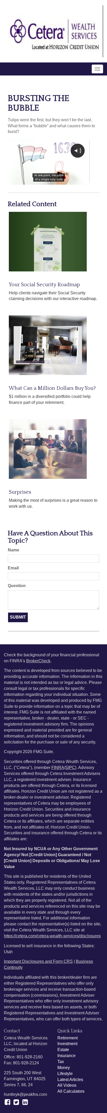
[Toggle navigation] (97, 69)
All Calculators (70, 1091)
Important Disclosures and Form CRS (38, 961)
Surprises (20, 492)
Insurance (66, 1055)
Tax (60, 1061)
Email (13, 568)
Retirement (67, 1038)
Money (63, 1067)
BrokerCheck (38, 661)
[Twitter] (16, 1102)
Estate (63, 1049)
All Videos (66, 1085)
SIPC (70, 767)
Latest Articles (70, 1079)
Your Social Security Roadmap (44, 285)
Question (17, 585)
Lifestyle (65, 1073)
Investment (67, 1043)
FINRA (57, 767)
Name (13, 550)
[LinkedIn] (25, 1102)
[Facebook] (7, 1102)
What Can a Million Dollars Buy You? (52, 388)
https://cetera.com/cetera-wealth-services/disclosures (52, 936)
